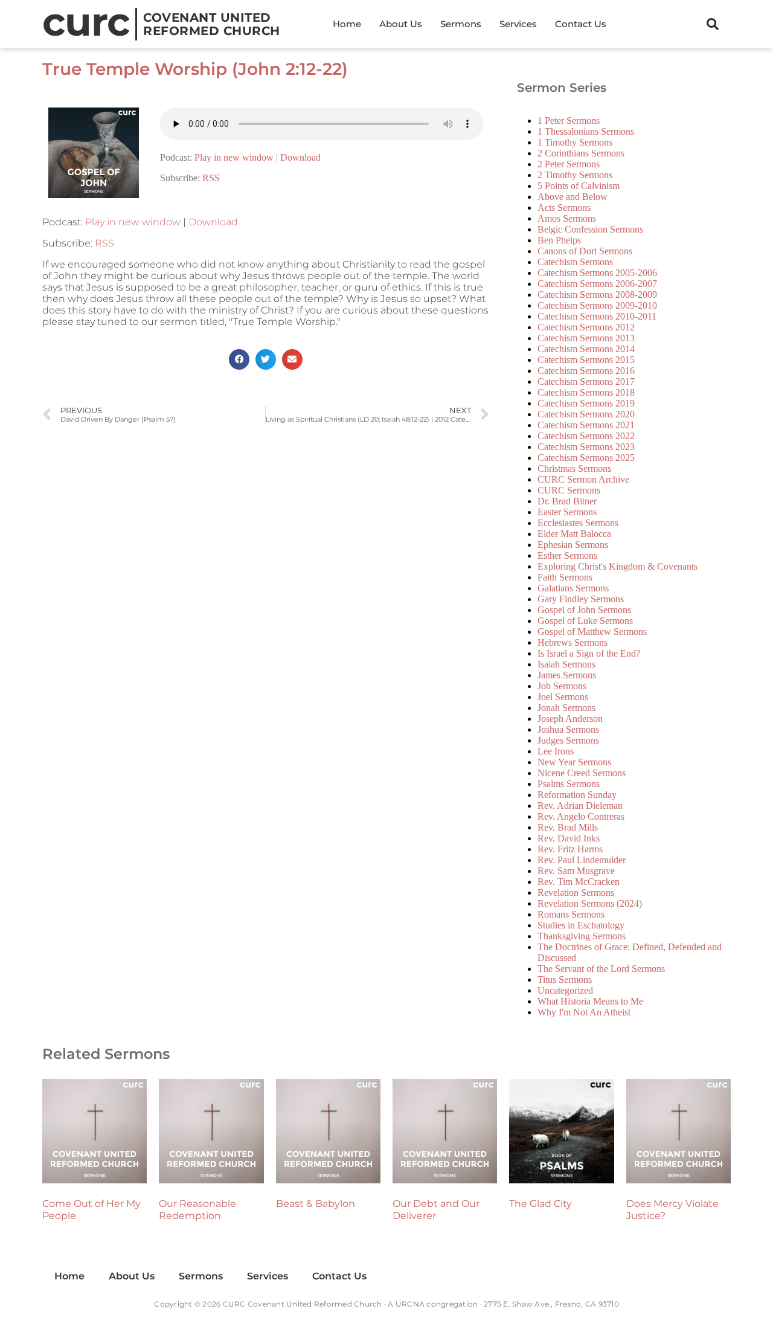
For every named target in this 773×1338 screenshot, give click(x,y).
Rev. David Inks (568, 838)
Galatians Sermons (573, 588)
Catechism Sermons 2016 (586, 370)
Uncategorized (565, 990)
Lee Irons (555, 751)
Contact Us (580, 24)
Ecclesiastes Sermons (577, 523)
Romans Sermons (571, 914)
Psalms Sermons (568, 784)
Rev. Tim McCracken (578, 881)
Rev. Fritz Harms (570, 849)
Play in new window (234, 157)
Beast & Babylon (315, 1203)
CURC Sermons (568, 490)
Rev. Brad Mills (567, 827)
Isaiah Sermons (566, 664)
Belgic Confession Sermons (590, 229)
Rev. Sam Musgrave (576, 871)
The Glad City (540, 1203)
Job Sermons (561, 686)
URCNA (410, 1303)
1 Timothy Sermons (574, 142)
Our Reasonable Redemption (197, 1209)
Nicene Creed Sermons (581, 773)
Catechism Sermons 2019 (586, 403)
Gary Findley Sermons (580, 599)
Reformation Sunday (577, 795)
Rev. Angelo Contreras (580, 816)
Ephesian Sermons (572, 544)
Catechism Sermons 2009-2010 (597, 305)
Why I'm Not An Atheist (583, 1012)
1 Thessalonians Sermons (585, 131)
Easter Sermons (567, 512)
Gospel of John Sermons (584, 610)
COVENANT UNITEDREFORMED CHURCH (211, 24)
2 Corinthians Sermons (580, 153)
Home (347, 24)
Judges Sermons (568, 740)
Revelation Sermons (575, 892)
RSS (211, 178)
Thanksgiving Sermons (581, 936)
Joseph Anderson (570, 718)
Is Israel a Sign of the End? (588, 653)
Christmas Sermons (574, 468)
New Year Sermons (574, 762)
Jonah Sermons (566, 708)
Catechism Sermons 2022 (586, 436)
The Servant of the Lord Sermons (601, 968)
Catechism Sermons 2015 (586, 360)
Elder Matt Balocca (574, 534)
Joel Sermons (562, 697)
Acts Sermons (564, 207)
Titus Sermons (564, 979)
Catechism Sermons (575, 262)
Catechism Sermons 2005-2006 (597, 273)
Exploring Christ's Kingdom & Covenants (617, 566)
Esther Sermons (567, 555)
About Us (400, 24)
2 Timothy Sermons (574, 175)
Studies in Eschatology (580, 925)
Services (518, 24)
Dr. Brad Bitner (567, 501)
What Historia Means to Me (590, 1001)
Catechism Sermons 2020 (586, 414)
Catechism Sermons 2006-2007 (597, 283)
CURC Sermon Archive (583, 479)
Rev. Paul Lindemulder (581, 860)
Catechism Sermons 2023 (586, 447)
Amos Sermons (566, 218)
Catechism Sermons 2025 (586, 457)
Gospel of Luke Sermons (585, 621)
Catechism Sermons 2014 (586, 349)
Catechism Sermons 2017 (586, 381)
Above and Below (572, 196)
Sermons (460, 24)
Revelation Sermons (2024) (589, 903)
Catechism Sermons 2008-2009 (597, 294)
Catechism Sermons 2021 (586, 425)
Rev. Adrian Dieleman (580, 805)
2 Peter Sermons (568, 164)
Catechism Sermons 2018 (586, 392)
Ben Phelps (559, 240)
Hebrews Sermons (572, 642)
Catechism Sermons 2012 (586, 327)
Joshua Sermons (568, 729)
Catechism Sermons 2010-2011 (596, 316)
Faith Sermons (564, 577)
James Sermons (566, 675)
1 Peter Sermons (568, 120)
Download (300, 157)
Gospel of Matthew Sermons (592, 631)
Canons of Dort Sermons (584, 251)
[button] (713, 24)
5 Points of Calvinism (578, 186)
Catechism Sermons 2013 (586, 338)
